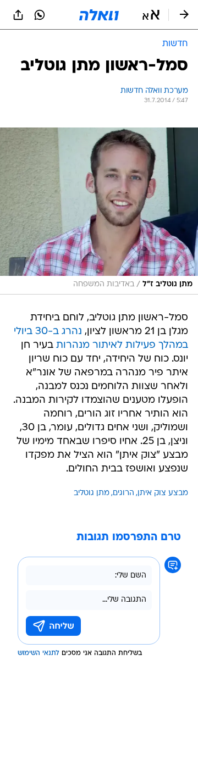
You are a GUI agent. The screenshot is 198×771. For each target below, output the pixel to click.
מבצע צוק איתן (163, 493)
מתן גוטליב (91, 493)
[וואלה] (99, 14)
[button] (151, 15)
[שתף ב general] (18, 15)
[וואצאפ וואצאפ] (39, 14)
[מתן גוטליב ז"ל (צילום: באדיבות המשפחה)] (99, 211)
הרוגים (123, 493)
